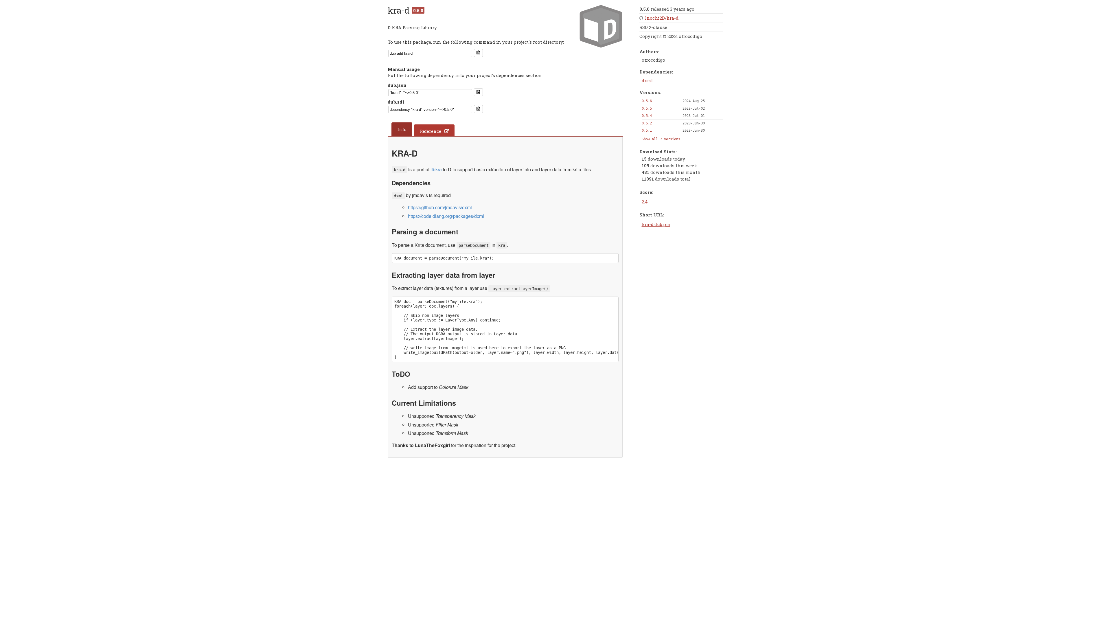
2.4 (645, 202)
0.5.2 (647, 123)
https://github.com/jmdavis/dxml (440, 207)
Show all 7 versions (661, 139)
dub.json (397, 85)
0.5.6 (647, 101)
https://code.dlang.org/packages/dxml (446, 216)
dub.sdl (396, 102)
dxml (647, 80)
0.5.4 (647, 116)
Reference (430, 131)
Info (401, 129)
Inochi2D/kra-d (661, 18)
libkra (436, 169)
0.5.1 (647, 130)
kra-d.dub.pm (656, 224)
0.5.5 (647, 108)
